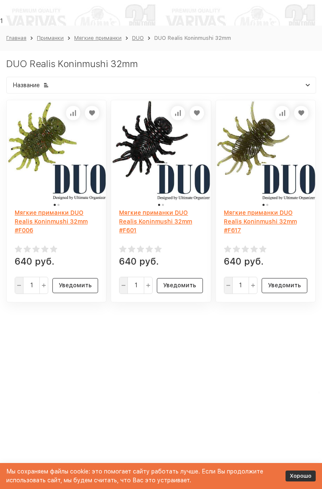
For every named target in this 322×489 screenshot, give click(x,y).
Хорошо (301, 476)
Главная (16, 38)
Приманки (50, 38)
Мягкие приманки (98, 38)
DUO (138, 38)
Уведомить (75, 285)
